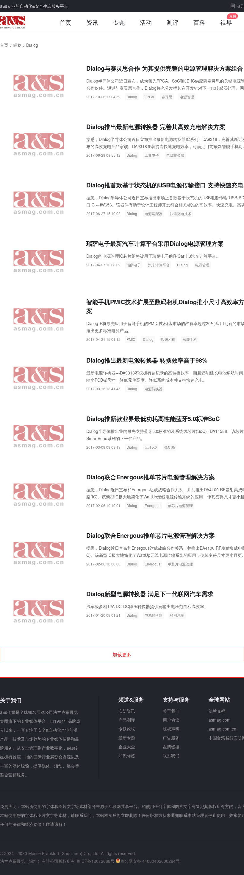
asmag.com (220, 720)
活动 (146, 22)
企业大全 (126, 747)
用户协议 (171, 720)
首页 (65, 22)
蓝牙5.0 (151, 447)
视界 (226, 22)
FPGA (149, 96)
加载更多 (122, 654)
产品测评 (126, 720)
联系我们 (171, 756)
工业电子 (152, 155)
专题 (119, 22)
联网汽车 (177, 615)
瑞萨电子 (133, 264)
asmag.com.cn (222, 729)
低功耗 (169, 447)
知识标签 (126, 756)
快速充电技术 (180, 213)
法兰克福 (217, 711)
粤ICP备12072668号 (95, 861)
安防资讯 (126, 711)
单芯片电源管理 (180, 505)
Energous (152, 505)
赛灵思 (167, 96)
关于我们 (171, 711)
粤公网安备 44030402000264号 (150, 861)
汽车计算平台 (159, 264)
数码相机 (168, 339)
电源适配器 (153, 213)
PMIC (130, 339)
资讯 (92, 22)
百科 (199, 22)
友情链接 (171, 747)
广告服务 (171, 738)
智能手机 (190, 339)
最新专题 (126, 738)
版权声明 (171, 729)
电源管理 (187, 96)
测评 (173, 22)
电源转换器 (175, 155)
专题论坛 (126, 729)
